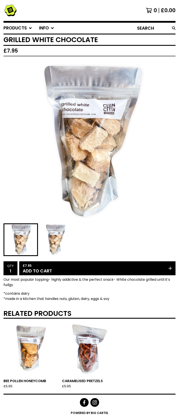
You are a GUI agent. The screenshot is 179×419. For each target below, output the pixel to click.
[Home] (10, 10)
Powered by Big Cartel (89, 413)
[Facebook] (84, 402)
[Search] (173, 28)
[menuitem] (17, 28)
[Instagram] (94, 402)
